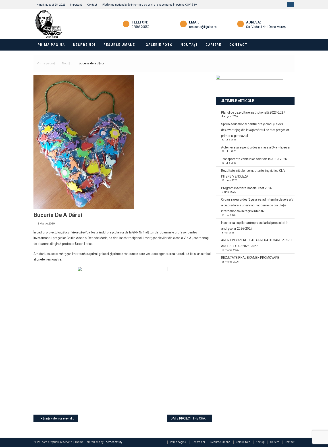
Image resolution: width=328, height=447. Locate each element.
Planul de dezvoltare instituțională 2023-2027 (253, 112)
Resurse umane (119, 45)
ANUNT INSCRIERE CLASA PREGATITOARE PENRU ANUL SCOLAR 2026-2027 (256, 243)
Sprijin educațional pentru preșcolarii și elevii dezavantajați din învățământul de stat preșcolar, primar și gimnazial (255, 130)
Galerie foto (159, 45)
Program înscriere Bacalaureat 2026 (246, 188)
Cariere (213, 45)
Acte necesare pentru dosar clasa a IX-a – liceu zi (255, 147)
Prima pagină (51, 45)
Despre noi (84, 45)
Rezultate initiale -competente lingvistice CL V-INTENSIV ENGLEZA (253, 173)
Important (76, 4)
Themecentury (113, 442)
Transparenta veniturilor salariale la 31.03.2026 (254, 159)
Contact (92, 4)
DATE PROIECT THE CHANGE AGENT (191, 418)
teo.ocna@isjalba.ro (203, 27)
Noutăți (189, 45)
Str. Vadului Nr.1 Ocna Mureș (266, 27)
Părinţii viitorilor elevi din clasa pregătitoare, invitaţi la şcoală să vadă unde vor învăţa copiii (59, 418)
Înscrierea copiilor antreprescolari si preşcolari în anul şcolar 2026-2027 (254, 225)
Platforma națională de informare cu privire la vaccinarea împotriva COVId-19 (149, 4)
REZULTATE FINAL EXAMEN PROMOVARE (250, 257)
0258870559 (140, 27)
